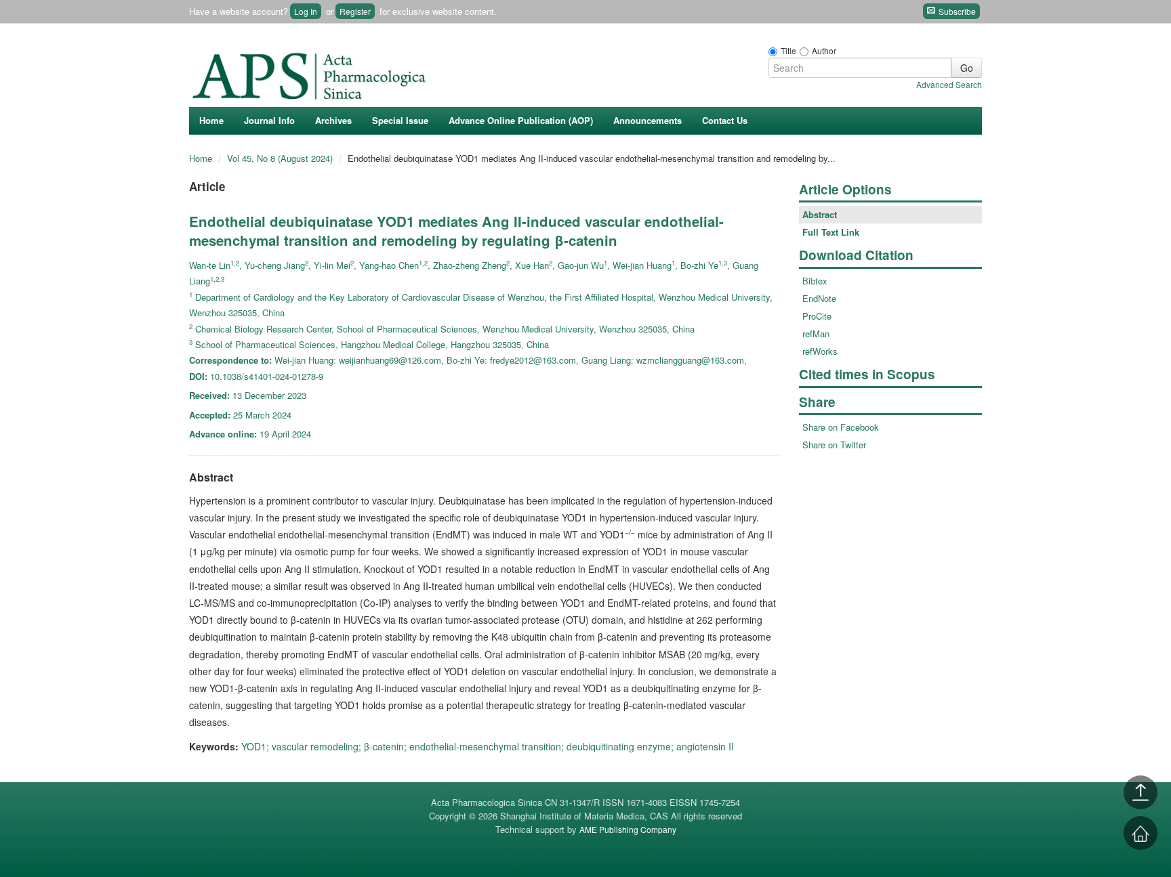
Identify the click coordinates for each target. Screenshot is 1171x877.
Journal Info (269, 120)
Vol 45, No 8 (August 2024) (281, 158)
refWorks (820, 351)
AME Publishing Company (627, 829)
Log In (305, 11)
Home (211, 120)
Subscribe (956, 11)
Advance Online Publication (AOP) (521, 120)
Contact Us (724, 120)
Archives (333, 120)
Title (788, 50)
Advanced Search (949, 84)
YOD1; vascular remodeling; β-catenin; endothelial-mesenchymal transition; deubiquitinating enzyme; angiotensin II (487, 746)
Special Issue (400, 120)
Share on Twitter (834, 444)
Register (355, 11)
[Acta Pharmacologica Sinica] (311, 72)
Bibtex (814, 280)
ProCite (816, 315)
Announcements (647, 120)
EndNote (819, 298)
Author (824, 50)
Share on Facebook (840, 427)
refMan (815, 333)
